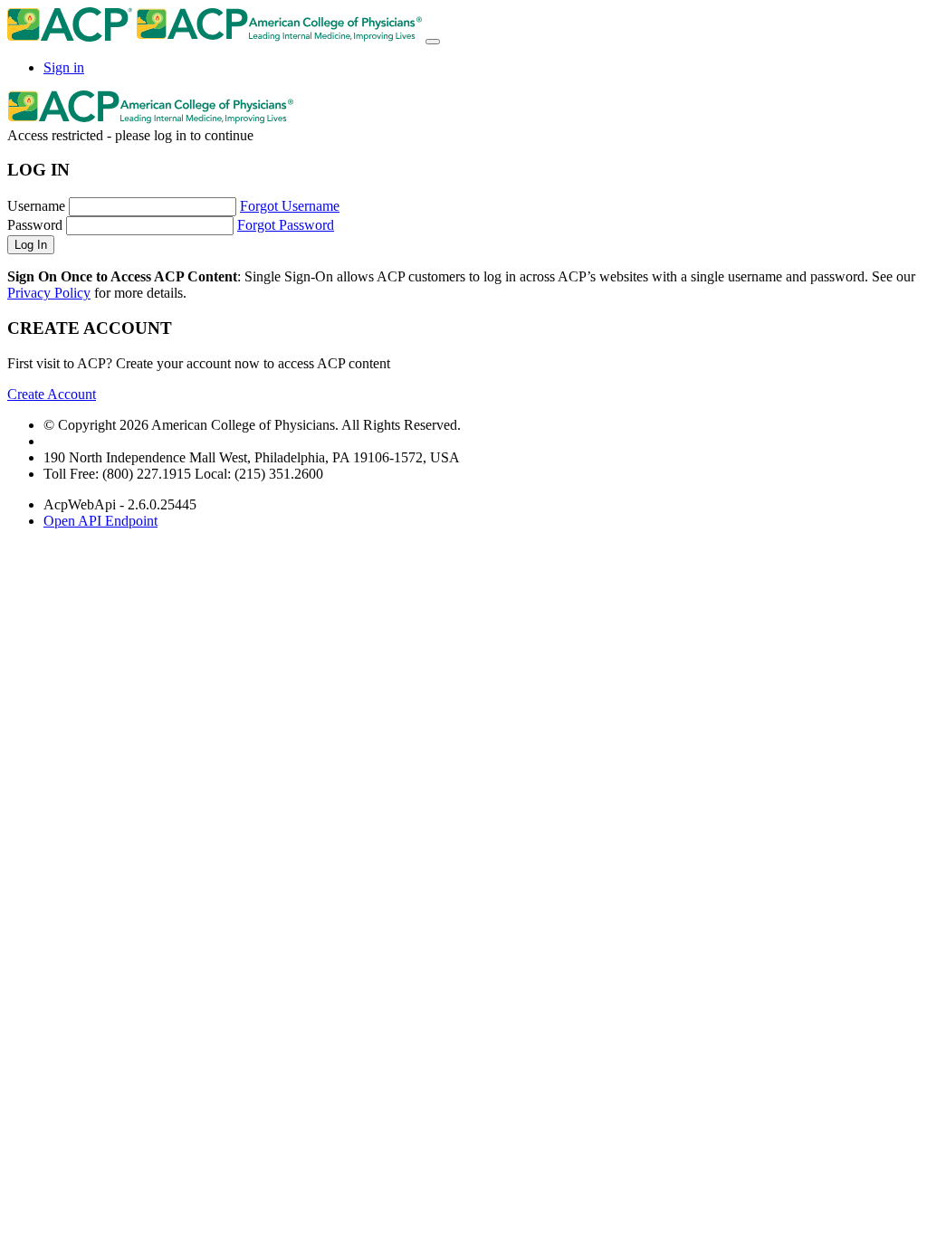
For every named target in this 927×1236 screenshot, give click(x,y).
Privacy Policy (49, 292)
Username (36, 206)
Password (34, 225)
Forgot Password (285, 225)
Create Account (51, 394)
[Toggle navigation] (432, 41)
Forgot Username (289, 206)
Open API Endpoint (100, 520)
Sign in (63, 67)
